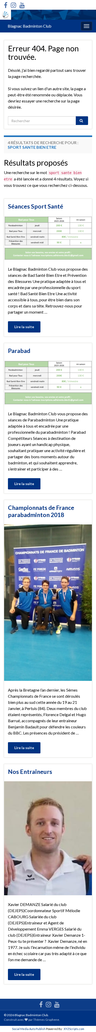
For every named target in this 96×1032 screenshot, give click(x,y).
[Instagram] (13, 4)
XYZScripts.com (74, 1028)
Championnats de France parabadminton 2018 (41, 511)
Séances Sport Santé (35, 206)
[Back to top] (84, 1020)
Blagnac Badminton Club (29, 26)
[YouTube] (22, 4)
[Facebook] (5, 4)
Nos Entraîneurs (30, 771)
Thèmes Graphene (46, 1020)
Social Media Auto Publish (29, 1028)
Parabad (19, 350)
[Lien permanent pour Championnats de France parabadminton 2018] (48, 602)
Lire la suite (24, 327)
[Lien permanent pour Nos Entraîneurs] (48, 837)
